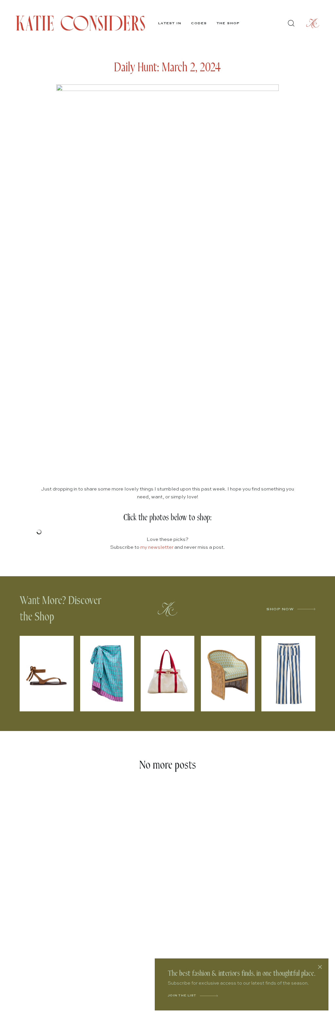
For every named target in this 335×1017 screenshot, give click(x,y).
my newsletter (156, 547)
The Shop (228, 23)
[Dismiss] (320, 967)
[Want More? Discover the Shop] (167, 609)
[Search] (291, 23)
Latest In (169, 23)
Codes (199, 23)
